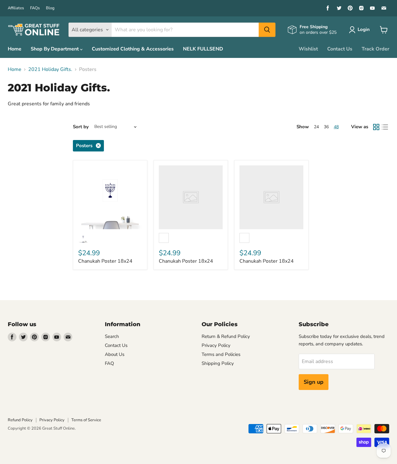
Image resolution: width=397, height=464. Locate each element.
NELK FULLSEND (203, 49)
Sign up (313, 382)
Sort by (81, 126)
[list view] (385, 127)
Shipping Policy (218, 363)
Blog (50, 8)
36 (326, 127)
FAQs (35, 8)
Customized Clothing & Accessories (133, 49)
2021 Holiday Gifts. (50, 69)
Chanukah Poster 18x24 (105, 261)
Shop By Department (55, 49)
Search (112, 336)
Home (14, 49)
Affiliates (16, 8)
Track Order (375, 49)
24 (316, 127)
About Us (114, 354)
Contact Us (339, 49)
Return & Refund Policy (226, 336)
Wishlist (308, 49)
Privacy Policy (216, 345)
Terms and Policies (221, 354)
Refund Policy (20, 420)
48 (336, 127)
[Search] (267, 30)
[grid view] (376, 127)
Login (364, 29)
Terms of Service (86, 420)
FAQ (109, 363)
